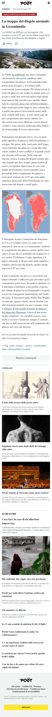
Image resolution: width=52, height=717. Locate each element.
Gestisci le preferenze (17, 689)
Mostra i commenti (26, 358)
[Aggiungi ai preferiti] (16, 44)
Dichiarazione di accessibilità (26, 691)
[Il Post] (26, 3)
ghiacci (28, 346)
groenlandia (40, 346)
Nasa (4, 349)
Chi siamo (15, 686)
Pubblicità (27, 686)
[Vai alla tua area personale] (49, 2)
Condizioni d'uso (37, 689)
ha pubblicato (18, 74)
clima (11, 346)
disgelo (19, 346)
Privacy (37, 686)
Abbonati (26, 707)
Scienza (6, 9)
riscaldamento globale (19, 349)
